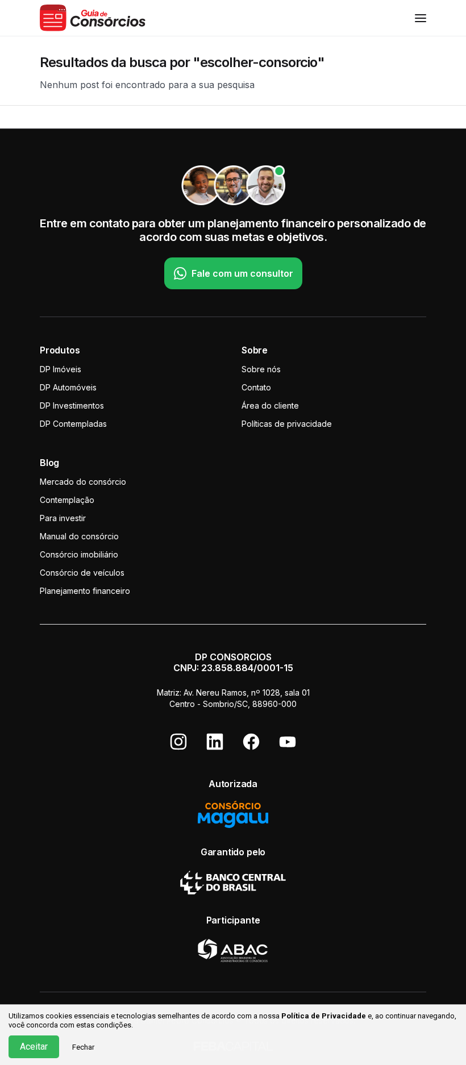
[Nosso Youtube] (287, 742)
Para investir (63, 518)
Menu (420, 18)
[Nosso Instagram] (178, 742)
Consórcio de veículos (82, 572)
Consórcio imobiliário (79, 554)
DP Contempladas (73, 424)
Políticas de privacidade (287, 424)
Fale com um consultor (242, 273)
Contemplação (67, 500)
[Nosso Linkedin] (215, 742)
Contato (256, 387)
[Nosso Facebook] (251, 742)
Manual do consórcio (79, 536)
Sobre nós (261, 369)
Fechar (83, 1047)
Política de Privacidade (323, 1016)
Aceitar (34, 1046)
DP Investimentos (72, 405)
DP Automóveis (68, 387)
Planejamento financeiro (85, 591)
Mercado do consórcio (83, 481)
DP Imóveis (60, 369)
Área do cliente (270, 405)
